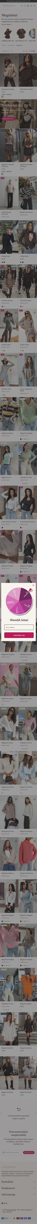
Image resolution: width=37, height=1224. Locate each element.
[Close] (33, 585)
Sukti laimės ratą (19, 635)
